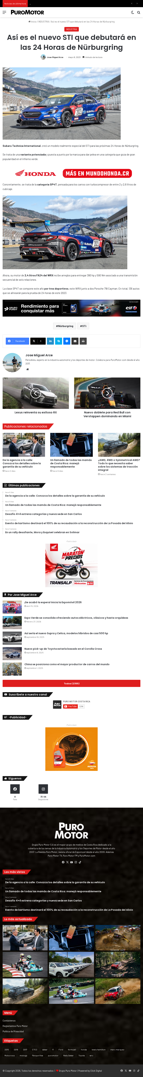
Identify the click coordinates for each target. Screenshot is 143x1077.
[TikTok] (80, 862)
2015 (7, 1049)
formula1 (72, 1049)
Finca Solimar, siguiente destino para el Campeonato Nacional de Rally (64, 3)
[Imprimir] (83, 341)
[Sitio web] (27, 369)
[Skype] (58, 341)
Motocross (10, 1055)
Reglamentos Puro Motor (15, 1025)
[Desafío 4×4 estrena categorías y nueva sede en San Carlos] (117, 937)
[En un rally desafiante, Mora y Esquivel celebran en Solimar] (117, 964)
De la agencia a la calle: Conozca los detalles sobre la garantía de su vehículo (22, 463)
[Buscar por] (138, 13)
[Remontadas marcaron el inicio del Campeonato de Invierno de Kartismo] (71, 991)
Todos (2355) (71, 683)
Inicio (33, 21)
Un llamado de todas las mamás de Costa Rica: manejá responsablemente (71, 463)
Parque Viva (37, 1055)
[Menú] (4, 13)
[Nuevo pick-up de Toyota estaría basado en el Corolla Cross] (12, 653)
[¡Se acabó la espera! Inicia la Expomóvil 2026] (12, 607)
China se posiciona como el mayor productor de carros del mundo (67, 664)
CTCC (34, 1049)
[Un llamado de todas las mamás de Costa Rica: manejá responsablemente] (71, 445)
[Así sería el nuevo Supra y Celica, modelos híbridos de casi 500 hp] (12, 638)
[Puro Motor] (27, 12)
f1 (53, 1049)
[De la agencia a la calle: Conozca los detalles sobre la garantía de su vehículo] (24, 445)
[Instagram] (76, 862)
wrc (91, 1055)
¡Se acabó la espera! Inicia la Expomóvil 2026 (53, 602)
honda (84, 1049)
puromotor (53, 1055)
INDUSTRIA (43, 21)
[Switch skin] (132, 13)
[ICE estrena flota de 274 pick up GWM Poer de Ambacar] (71, 964)
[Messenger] (66, 341)
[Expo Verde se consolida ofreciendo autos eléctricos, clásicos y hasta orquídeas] (12, 622)
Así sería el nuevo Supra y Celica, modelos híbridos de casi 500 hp (66, 633)
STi (84, 326)
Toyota (81, 1055)
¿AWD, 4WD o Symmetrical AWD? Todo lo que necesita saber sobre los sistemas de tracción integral (119, 465)
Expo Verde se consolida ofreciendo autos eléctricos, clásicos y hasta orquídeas (76, 618)
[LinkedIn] (50, 341)
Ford (61, 1049)
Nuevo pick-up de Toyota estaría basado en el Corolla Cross (63, 649)
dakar (44, 1049)
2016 (16, 1049)
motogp (23, 1055)
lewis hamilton (99, 1049)
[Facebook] (63, 862)
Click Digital (96, 1070)
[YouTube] (71, 862)
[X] (67, 862)
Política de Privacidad (13, 1031)
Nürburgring (65, 326)
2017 (25, 1049)
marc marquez (117, 1049)
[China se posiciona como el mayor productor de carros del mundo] (12, 669)
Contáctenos (9, 1020)
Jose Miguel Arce (55, 57)
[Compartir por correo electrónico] (75, 341)
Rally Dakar (68, 1055)
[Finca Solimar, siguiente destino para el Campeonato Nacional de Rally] (117, 991)
